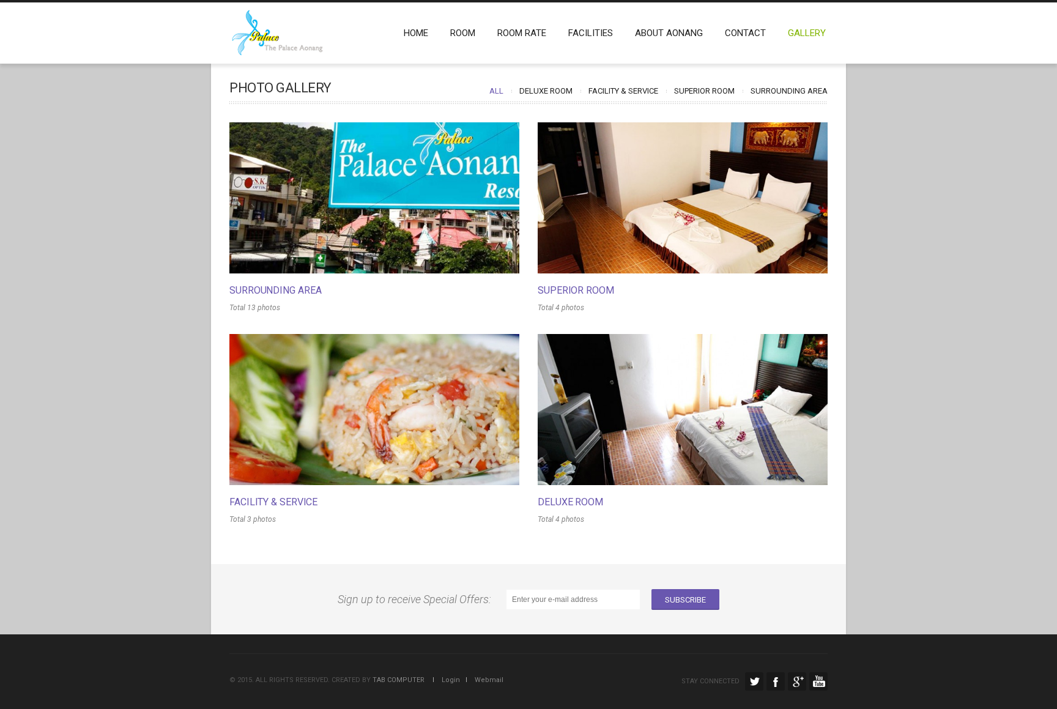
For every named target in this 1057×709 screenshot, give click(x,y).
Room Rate (521, 33)
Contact (745, 33)
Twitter (754, 681)
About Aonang (669, 33)
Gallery (807, 33)
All (496, 90)
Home (416, 33)
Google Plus (797, 681)
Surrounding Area (789, 90)
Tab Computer (399, 680)
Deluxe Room (546, 90)
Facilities (590, 33)
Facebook (775, 681)
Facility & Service (623, 90)
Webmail (486, 680)
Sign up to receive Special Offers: (417, 599)
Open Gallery (374, 198)
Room (462, 33)
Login (448, 680)
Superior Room (704, 90)
